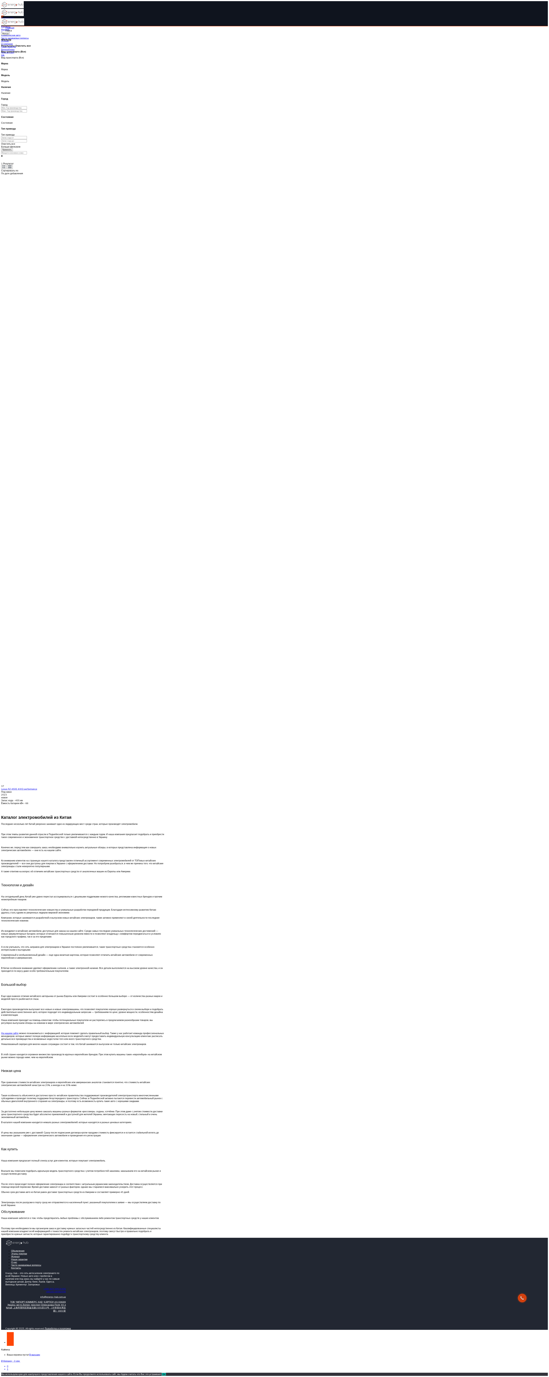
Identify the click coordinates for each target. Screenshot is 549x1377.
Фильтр (5, 33)
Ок (164, 1374)
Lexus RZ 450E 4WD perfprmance (19, 788)
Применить (7, 150)
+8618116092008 (56, 1291)
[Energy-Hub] (12, 7)
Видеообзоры (8, 49)
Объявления (17, 1250)
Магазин (5, 29)
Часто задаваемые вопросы (15, 38)
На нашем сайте (10, 1033)
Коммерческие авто (10, 35)
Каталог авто (7, 18)
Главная (9, 27)
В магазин (34, 1354)
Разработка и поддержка (58, 1328)
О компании (7, 43)
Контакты (16, 1268)
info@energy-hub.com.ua (53, 1296)
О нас (14, 1262)
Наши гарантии (19, 1259)
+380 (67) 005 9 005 (54, 1288)
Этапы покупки (19, 1253)
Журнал (15, 1256)
